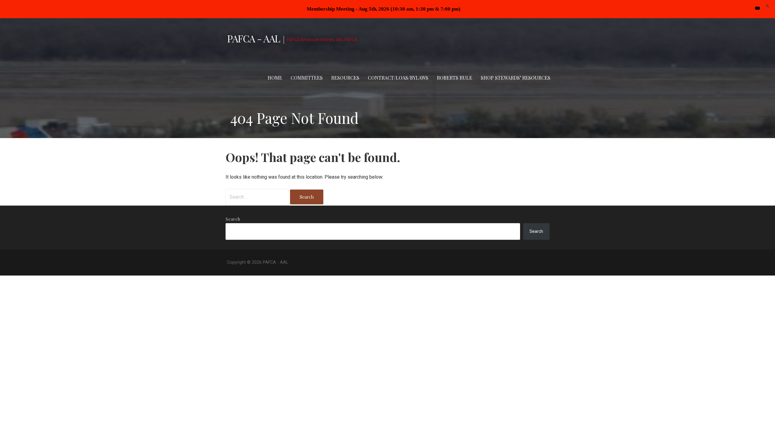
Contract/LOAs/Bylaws (398, 77)
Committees (307, 77)
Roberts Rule (454, 77)
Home (275, 77)
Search (233, 219)
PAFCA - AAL (253, 38)
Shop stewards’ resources (515, 77)
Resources (345, 77)
